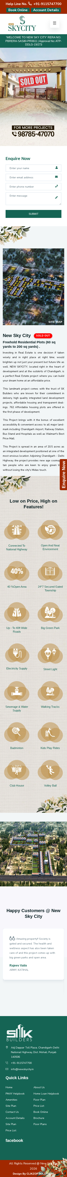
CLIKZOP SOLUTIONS (40, 1173)
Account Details (46, 10)
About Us (39, 1087)
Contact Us (12, 1112)
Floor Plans (40, 1124)
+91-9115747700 (47, 4)
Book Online (18, 10)
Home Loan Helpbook (46, 1093)
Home (9, 1087)
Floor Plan (39, 1100)
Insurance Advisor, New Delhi (30, 984)
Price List (39, 1106)
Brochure (39, 1118)
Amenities (11, 1100)
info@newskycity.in (22, 1069)
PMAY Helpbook (15, 1093)
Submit (34, 213)
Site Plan (11, 1106)
